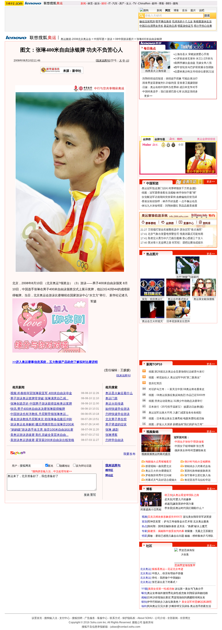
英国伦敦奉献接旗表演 (197, 470)
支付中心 (64, 618)
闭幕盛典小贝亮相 (150, 509)
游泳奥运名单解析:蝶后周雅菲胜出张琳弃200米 (42, 424)
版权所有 (148, 622)
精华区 (109, 470)
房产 (121, 3)
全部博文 (185, 618)
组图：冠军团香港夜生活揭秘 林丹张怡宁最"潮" (169, 192)
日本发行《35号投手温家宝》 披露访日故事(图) (176, 406)
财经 (104, 3)
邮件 (154, 3)
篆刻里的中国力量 (183, 503)
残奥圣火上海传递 (155, 70)
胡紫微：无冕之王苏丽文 (199, 531)
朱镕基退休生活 (202, 21)
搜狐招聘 (77, 618)
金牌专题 (160, 139)
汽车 (115, 3)
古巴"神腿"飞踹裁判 (187, 277)
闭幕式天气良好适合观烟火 (161, 479)
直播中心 (188, 223)
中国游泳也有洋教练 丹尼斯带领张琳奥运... (39, 414)
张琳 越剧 (111, 429)
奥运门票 (111, 398)
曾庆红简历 (155, 383)
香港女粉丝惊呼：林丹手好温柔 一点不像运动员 (169, 201)
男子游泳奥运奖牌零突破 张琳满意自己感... (39, 398)
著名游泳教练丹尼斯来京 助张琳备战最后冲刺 (41, 419)
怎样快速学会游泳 (117, 414)
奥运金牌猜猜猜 (206, 139)
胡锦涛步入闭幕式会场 (197, 466)
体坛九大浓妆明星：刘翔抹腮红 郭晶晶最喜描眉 (169, 205)
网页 (167, 10)
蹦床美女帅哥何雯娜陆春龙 (190, 450)
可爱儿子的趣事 (182, 499)
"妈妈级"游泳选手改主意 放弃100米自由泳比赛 (41, 429)
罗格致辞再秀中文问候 (158, 475)
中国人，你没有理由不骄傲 (167, 573)
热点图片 (152, 254)
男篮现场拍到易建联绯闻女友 (188, 597)
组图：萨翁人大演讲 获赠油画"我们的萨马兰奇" (176, 424)
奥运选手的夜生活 (200, 606)
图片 (193, 10)
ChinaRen (144, 3)
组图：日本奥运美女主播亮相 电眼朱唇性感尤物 (176, 418)
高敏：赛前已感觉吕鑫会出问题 (166, 535)
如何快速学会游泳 (117, 408)
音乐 (184, 10)
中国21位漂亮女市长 (151, 25)
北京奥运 (145, 569)
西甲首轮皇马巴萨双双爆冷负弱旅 (194, 67)
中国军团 (99, 39)
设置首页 (37, 618)
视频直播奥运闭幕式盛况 (156, 454)
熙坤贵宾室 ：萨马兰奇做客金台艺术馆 (170, 521)
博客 (161, 3)
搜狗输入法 (50, 618)
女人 (128, 3)
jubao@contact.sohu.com (125, 626)
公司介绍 (160, 618)
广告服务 (90, 618)
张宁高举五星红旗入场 (197, 475)
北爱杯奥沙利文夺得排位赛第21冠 (194, 71)
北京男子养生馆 (116, 419)
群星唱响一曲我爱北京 (158, 466)
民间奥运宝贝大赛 (157, 606)
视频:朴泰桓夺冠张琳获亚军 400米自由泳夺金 (41, 393)
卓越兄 (168, 503)
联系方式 (115, 618)
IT (109, 3)
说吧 (201, 10)
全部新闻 (172, 618)
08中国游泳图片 (124, 39)
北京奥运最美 (201, 521)
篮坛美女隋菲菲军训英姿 (197, 516)
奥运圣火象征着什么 (119, 393)
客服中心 (102, 618)
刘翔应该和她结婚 (197, 593)
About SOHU (145, 618)
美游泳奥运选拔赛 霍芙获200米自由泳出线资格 (42, 440)
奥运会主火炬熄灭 (152, 321)
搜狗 (175, 3)
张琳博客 (111, 434)
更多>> (148, 95)
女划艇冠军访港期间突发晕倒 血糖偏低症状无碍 (169, 197)
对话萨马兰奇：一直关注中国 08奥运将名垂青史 (176, 389)
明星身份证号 (185, 25)
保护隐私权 (128, 618)
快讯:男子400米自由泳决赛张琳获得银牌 (37, 408)
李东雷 (168, 508)
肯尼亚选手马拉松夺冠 (197, 479)
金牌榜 (147, 139)
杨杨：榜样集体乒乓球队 (199, 535)
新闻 (83, 3)
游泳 (109, 39)
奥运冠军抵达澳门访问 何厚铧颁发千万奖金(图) (169, 188)
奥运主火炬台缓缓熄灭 (158, 470)
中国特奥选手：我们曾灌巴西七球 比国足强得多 (170, 91)
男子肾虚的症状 (116, 424)
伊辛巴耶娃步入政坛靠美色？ (164, 601)
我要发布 (129, 454)
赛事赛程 (150, 223)
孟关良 (168, 499)
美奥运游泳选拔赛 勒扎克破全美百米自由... (39, 434)
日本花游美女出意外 (178, 321)
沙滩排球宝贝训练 (179, 606)
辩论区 (109, 475)
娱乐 (97, 3)
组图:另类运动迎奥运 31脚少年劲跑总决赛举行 (175, 400)
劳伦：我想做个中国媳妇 (166, 577)
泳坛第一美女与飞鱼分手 (189, 588)
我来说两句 (102, 60)
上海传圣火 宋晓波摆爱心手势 (192, 54)
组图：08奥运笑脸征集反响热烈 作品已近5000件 (177, 395)
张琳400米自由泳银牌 (149, 39)
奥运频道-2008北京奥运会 (76, 39)
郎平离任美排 (163, 21)
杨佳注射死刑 (147, 21)
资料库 (207, 223)
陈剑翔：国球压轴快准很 (162, 526)
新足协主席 (170, 25)
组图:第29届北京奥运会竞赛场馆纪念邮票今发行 (176, 371)
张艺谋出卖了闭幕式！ (165, 582)
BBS (168, 3)
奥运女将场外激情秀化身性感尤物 (166, 593)
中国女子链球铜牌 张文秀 (189, 446)
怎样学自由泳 (114, 440)
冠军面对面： (181, 437)
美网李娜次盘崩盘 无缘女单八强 (193, 62)
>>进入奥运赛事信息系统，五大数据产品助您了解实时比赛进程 (55, 362)
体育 (90, 3)
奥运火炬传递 (114, 403)
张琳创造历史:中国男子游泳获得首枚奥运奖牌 (41, 403)
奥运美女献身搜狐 (204, 299)
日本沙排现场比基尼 (159, 597)
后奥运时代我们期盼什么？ (188, 508)
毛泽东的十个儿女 (182, 21)
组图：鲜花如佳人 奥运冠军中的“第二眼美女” (175, 377)
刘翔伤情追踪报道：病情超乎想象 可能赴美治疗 (170, 78)
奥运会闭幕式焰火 (178, 299)
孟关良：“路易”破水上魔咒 (192, 526)
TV (134, 3)
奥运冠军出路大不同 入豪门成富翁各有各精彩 (175, 412)
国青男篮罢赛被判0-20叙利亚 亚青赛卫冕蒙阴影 (170, 82)
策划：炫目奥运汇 (152, 299)
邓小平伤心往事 (203, 25)
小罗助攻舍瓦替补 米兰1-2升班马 (194, 58)
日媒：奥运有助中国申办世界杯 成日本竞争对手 (170, 87)
